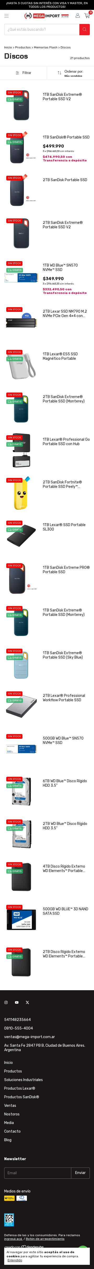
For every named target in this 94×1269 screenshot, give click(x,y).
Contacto (12, 1131)
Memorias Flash (45, 47)
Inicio (8, 47)
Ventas (10, 1105)
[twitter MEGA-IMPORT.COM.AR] (27, 1003)
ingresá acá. (13, 1239)
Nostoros (12, 1114)
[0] (87, 16)
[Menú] (6, 16)
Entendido (15, 1260)
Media (9, 1123)
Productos (23, 47)
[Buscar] (84, 29)
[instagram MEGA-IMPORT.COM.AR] (6, 1003)
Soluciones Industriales (23, 1080)
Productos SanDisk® (21, 1097)
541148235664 (17, 1020)
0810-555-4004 (18, 1028)
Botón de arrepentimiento (45, 1239)
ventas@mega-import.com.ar (29, 1037)
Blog (7, 1140)
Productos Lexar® (19, 1088)
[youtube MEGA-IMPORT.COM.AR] (17, 1003)
